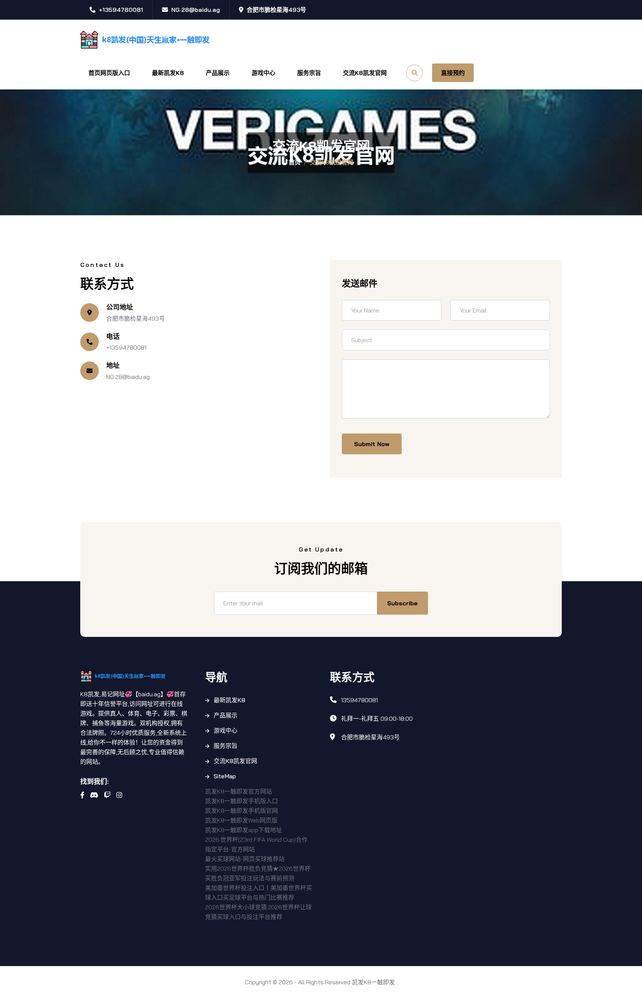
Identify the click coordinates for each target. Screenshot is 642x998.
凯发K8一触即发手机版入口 (241, 801)
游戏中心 (263, 72)
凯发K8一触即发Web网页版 (241, 820)
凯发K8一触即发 (373, 982)
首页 (295, 162)
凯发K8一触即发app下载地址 (243, 830)
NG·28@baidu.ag (128, 376)
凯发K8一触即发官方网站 (238, 791)
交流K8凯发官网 (365, 72)
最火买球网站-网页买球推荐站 (245, 859)
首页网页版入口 (109, 72)
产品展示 (218, 72)
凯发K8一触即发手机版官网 (241, 810)
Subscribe (402, 603)
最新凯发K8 (168, 72)
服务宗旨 (309, 72)
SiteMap (225, 776)
